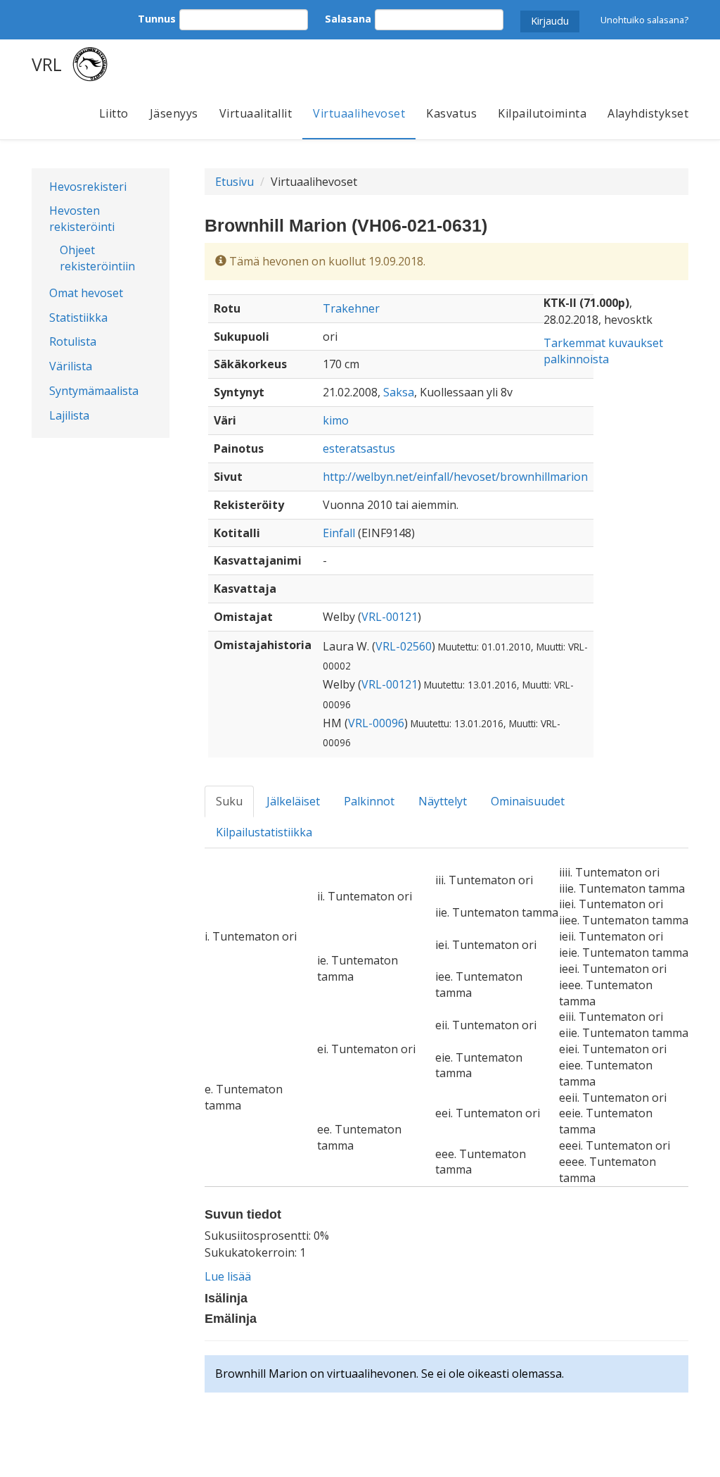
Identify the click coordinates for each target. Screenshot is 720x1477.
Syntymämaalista (94, 390)
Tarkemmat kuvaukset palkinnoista (603, 351)
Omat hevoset (86, 293)
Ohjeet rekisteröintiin (97, 258)
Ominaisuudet (528, 801)
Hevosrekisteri (88, 186)
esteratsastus (359, 448)
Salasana (348, 18)
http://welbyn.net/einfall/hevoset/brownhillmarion (455, 476)
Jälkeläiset (293, 801)
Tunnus (157, 18)
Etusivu (234, 181)
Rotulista (72, 341)
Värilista (70, 366)
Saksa (398, 392)
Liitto (114, 113)
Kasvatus (451, 113)
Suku (229, 801)
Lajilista (69, 415)
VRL (47, 64)
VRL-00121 (389, 616)
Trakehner (351, 308)
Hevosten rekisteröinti (82, 218)
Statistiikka (78, 317)
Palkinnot (369, 801)
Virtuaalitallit (255, 113)
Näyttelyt (442, 801)
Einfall (339, 533)
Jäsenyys (174, 113)
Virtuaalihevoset (359, 113)
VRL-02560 (403, 646)
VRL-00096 (376, 723)
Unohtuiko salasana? (644, 19)
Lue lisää (228, 1276)
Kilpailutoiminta (542, 113)
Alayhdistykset (648, 113)
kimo (336, 420)
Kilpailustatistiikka (264, 832)
